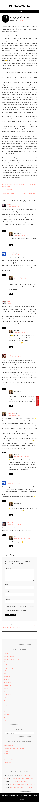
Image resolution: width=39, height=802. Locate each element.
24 (5, 17)
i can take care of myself (20, 184)
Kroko (5, 757)
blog (5, 662)
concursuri (7, 676)
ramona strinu (11, 253)
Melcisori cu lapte (26, 775)
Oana (8, 481)
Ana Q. (9, 355)
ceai (5, 673)
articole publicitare (9, 656)
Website (7, 599)
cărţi (5, 671)
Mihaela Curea (11, 522)
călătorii (6, 665)
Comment (8, 568)
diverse (6, 688)
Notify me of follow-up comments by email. (20, 606)
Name (7, 584)
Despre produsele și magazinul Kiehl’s (22, 778)
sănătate (6, 706)
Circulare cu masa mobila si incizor (14, 748)
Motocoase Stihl (9, 760)
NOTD (6, 700)
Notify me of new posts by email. (17, 610)
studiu (5, 712)
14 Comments (8, 190)
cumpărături (7, 682)
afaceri (6, 653)
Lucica (6, 778)
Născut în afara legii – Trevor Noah (21, 787)
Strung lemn (7, 763)
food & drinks (8, 694)
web (5, 720)
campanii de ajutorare (10, 668)
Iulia (8, 301)
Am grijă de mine (19, 17)
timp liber (6, 715)
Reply (3, 231)
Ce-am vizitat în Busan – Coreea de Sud (22, 784)
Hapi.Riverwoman (9, 754)
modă (5, 697)
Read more (21, 799)
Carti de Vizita (8, 745)
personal (20, 20)
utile (5, 718)
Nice (8, 204)
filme (5, 691)
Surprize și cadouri (8, 193)
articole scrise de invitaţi (11, 659)
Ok (15, 799)
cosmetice (7, 679)
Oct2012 (5, 19)
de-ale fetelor (8, 685)
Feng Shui (7, 751)
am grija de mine (7, 184)
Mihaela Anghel (19, 5)
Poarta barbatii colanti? (21, 781)
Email (7, 592)
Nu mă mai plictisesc (29, 193)
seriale (6, 709)
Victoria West (11, 413)
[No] (37, 797)
